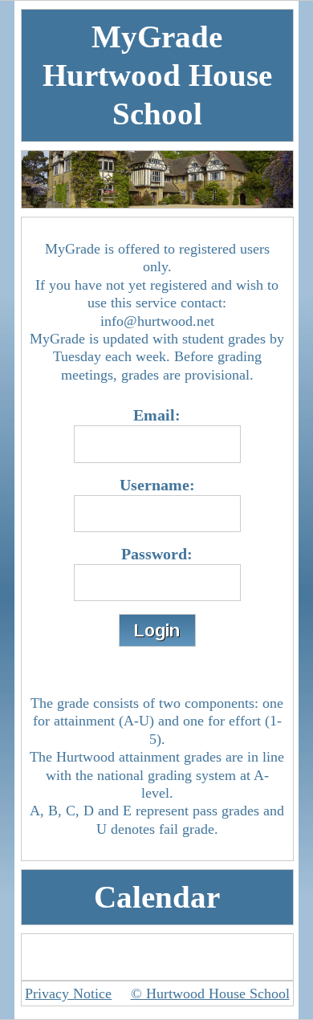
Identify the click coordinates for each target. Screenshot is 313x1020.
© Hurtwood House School (210, 993)
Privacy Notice (68, 993)
